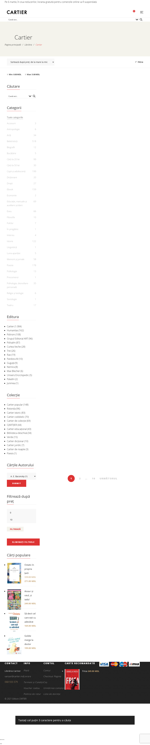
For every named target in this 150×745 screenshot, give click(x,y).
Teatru (10, 305)
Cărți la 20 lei (13, 159)
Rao (9, 354)
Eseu (9, 211)
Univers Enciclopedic (18, 375)
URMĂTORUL (108, 478)
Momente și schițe (127, 200)
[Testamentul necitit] (58, 369)
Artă (9, 135)
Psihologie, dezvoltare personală (17, 285)
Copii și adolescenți (16, 171)
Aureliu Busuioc (59, 272)
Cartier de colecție (16, 420)
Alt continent (58, 136)
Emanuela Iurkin (94, 404)
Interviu (10, 235)
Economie (12, 195)
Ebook (58, 131)
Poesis (10, 453)
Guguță (10, 363)
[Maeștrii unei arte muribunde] (93, 301)
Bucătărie (11, 153)
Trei (9, 350)
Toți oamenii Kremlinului (92, 267)
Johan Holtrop (127, 399)
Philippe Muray (59, 468)
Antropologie (13, 129)
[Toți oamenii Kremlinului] (93, 237)
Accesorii (11, 123)
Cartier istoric (14, 412)
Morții (92, 136)
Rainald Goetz (129, 404)
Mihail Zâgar (94, 272)
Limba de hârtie (127, 331)
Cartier (10, 326)
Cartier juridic (14, 445)
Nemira (11, 367)
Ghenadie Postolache (59, 141)
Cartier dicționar (15, 441)
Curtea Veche (14, 346)
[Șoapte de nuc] (127, 106)
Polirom (11, 334)
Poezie (10, 265)
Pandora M (12, 358)
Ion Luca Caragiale (129, 204)
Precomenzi (12, 277)
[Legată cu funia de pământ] (93, 170)
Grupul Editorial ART (17, 338)
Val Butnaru (128, 272)
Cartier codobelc (15, 416)
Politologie (12, 271)
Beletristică (12, 141)
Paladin (11, 379)
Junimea (11, 383)
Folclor (10, 223)
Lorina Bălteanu (94, 208)
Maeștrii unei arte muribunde (92, 333)
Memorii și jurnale (15, 259)
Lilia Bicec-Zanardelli (59, 404)
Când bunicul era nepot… (57, 267)
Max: (33, 74)
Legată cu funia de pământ (92, 201)
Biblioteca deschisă (17, 433)
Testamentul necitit (58, 399)
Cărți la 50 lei (13, 165)
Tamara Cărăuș (129, 336)
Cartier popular (15, 404)
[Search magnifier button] (141, 19)
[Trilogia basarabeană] (127, 237)
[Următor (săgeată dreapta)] (1, 743)
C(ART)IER (12, 425)
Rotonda (11, 408)
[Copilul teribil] (58, 301)
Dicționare (12, 177)
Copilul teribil (58, 331)
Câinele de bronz (92, 399)
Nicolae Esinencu (59, 336)
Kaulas (58, 200)
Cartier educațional (17, 429)
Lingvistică (12, 247)
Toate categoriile (15, 117)
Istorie (10, 241)
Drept (10, 183)
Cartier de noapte (16, 449)
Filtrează (15, 529)
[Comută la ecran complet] (1, 739)
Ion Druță (129, 141)
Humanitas (12, 330)
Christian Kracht (94, 141)
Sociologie (12, 299)
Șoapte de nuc (127, 136)
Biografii (11, 147)
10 (93, 478)
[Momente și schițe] (127, 170)
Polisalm (11, 342)
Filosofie (11, 217)
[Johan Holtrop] (127, 369)
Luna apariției (13, 253)
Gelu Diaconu (59, 204)
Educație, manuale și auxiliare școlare (17, 203)
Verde (10, 437)
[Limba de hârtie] (127, 301)
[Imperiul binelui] (58, 433)
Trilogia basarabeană (127, 267)
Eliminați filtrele (23, 542)
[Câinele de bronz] (93, 369)
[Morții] (93, 106)
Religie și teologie (15, 293)
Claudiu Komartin (94, 340)
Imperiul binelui (58, 463)
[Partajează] (2, 739)
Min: (15, 74)
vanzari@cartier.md (14, 676)
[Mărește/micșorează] (0, 739)
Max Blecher (13, 371)
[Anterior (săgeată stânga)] (0, 743)
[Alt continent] (58, 106)
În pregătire (12, 229)
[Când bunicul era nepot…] (58, 237)
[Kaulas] (58, 170)
